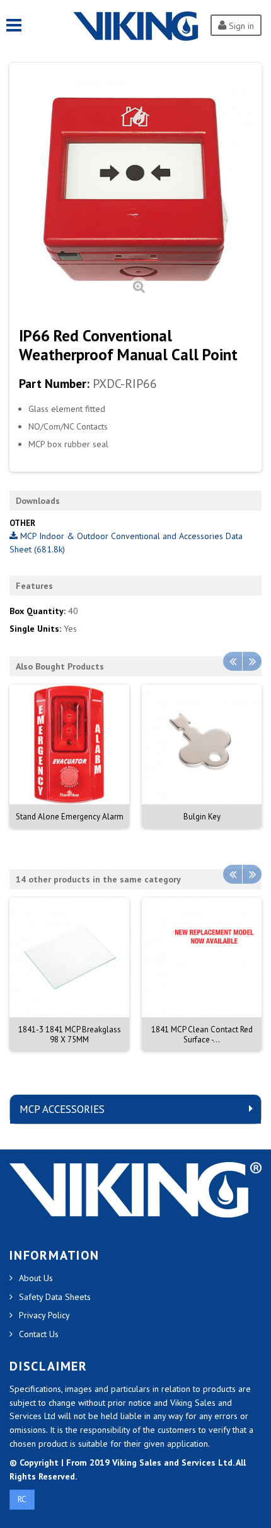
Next (252, 661)
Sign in (240, 25)
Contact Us (39, 1334)
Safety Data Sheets (55, 1297)
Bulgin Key (202, 816)
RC (22, 1499)
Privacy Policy (44, 1315)
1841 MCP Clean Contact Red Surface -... (202, 1034)
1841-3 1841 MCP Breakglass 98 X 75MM (69, 1034)
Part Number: (54, 384)
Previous (232, 661)
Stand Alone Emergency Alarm (70, 816)
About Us (36, 1278)
